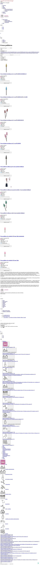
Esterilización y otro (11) (15, 426)
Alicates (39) (4, 374)
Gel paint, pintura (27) (16, 433)
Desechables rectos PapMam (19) (22, 382)
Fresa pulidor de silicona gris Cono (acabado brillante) (12, 166)
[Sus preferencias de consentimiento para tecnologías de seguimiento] (38, 563)
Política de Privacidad (6, 310)
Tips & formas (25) (15, 361)
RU (3, 28)
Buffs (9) (20, 383)
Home (3, 300)
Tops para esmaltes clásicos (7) (30, 390)
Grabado (6, 11)
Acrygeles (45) (9, 361)
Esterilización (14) (18, 404)
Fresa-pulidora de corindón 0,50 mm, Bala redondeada (12, 236)
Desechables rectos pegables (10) (11, 382)
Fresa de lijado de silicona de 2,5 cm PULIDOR (10, 143)
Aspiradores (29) (24, 404)
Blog (3, 307)
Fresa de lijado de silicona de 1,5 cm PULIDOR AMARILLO (13, 73)
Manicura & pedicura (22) (6, 426)
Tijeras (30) (9, 374)
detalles (1, 3)
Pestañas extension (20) (28, 411)
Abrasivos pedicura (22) (11, 383)
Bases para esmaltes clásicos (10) (8, 390)
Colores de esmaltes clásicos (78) (19, 390)
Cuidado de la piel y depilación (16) (17, 419)
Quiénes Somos (7, 20)
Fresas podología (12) (16, 397)
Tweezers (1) (10, 375)
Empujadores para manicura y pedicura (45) (18, 374)
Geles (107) (4, 361)
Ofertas (3, 303)
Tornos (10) (4, 404)
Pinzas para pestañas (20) (14, 411)
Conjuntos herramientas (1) (17, 375)
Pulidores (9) (22, 397)
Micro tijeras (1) (21, 411)
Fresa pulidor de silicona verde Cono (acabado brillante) (12, 213)
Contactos (4, 306)
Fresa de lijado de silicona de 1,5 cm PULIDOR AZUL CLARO (14, 97)
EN (3, 336)
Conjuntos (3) (27, 354)
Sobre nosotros (4, 301)
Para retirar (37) (9, 397)
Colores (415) (4, 354)
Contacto (3, 452)
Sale (3, 446)
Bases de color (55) (18, 354)
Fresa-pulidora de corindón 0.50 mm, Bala (9, 260)
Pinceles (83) (10, 433)
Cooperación (7, 22)
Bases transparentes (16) (11, 354)
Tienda (3, 458)
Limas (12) (17, 383)
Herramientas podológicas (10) (30, 374)
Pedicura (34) (9, 419)
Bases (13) (4, 382)
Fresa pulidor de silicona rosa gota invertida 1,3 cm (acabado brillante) (15, 189)
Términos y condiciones (6, 311)
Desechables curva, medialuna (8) (34, 382)
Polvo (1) (33, 433)
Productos (4, 302)
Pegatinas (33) (22, 433)
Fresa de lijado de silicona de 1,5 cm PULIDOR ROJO (12, 120)
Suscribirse (2, 325)
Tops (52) (23, 354)
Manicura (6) (4, 419)
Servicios (4, 304)
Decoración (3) (5, 433)
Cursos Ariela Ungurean (9, 10)
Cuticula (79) (4, 397)
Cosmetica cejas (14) (35, 411)
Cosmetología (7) (5, 375)
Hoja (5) (30, 433)
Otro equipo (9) (29, 404)
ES (2, 335)
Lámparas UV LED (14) (11, 404)
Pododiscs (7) (4, 383)
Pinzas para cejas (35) (6, 411)
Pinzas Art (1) (37, 433)
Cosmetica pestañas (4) (6, 412)
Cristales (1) (27, 433)
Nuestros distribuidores (8, 21)
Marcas (3, 305)
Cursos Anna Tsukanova (9, 9)
